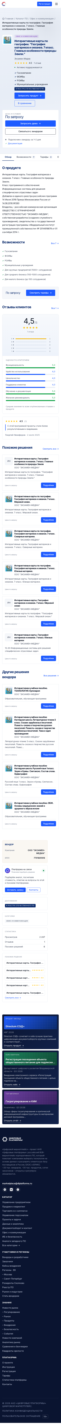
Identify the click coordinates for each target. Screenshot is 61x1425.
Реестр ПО (7, 1287)
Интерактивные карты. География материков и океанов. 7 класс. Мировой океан (34, 603)
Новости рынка (10, 1307)
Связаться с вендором (30, 131)
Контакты (33, 890)
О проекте (7, 1362)
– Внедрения (8, 1325)
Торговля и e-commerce (15, 1210)
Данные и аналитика (13, 1223)
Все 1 (55, 308)
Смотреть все (51, 449)
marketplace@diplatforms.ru (17, 1183)
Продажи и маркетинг (13, 1206)
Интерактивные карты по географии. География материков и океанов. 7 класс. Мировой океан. (34, 499)
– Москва (7, 1274)
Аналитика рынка (11, 1342)
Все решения (51, 675)
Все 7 (55, 243)
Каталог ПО (22, 18)
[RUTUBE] (17, 1189)
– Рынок (6, 1316)
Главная (9, 18)
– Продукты (8, 1320)
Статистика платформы (14, 1380)
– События (7, 1333)
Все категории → (11, 1245)
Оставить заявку (15, 890)
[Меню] (56, 4)
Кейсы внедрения (11, 1265)
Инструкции (8, 1367)
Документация (15, 143)
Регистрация (44, 4)
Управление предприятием (16, 1202)
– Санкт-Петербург (12, 1278)
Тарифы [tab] (45, 157)
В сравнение (24, 103)
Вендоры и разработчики (15, 1257)
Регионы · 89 (9, 1270)
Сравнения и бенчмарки (15, 1346)
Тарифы (6, 1375)
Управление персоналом (15, 1215)
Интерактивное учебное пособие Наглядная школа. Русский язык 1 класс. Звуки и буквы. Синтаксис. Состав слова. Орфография (34, 769)
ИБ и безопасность (12, 1236)
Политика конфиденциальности (22, 1411)
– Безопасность (10, 1329)
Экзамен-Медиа (22, 58)
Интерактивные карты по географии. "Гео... (19, 970)
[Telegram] (4, 1189)
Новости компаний (12, 1338)
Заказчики (7, 1261)
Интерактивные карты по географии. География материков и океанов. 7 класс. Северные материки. (34, 534)
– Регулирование (11, 1312)
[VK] (11, 1189)
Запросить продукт (29, 95)
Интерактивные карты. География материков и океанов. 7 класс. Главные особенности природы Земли (33, 461)
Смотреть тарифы (41, 292)
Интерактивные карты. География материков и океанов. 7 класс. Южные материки (33, 638)
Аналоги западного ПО (14, 1241)
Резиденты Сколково (13, 1283)
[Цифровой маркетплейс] (30, 1139)
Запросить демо (30, 123)
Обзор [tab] (8, 157)
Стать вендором (10, 1296)
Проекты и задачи (11, 1219)
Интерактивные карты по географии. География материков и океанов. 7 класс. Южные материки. (34, 568)
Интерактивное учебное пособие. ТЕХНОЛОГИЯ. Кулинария (31, 689)
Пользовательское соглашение (21, 1416)
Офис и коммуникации (42, 18)
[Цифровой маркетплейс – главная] (4, 4)
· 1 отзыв (37, 63)
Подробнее (48, 485)
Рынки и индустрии (12, 1291)
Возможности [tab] (25, 157)
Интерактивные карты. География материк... (25, 963)
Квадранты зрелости (13, 1351)
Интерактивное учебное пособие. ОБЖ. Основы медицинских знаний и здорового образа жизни (33, 806)
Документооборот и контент (17, 1228)
